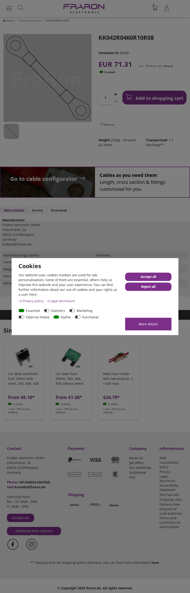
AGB (162, 458)
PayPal (66, 317)
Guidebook (137, 472)
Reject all (148, 286)
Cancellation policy (169, 464)
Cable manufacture (29, 20)
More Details (14, 210)
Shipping (168, 66)
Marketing (84, 310)
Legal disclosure (62, 301)
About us (136, 458)
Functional (90, 317)
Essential (33, 310)
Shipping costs (170, 499)
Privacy (164, 472)
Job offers (136, 463)
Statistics (58, 310)
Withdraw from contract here (34, 532)
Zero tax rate (169, 494)
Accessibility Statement (168, 487)
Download (59, 210)
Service (37, 210)
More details (148, 324)
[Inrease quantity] (115, 94)
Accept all (148, 276)
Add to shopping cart (159, 98)
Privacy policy (33, 301)
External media (37, 317)
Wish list (108, 125)
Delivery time (169, 504)
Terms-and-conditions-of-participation (170, 522)
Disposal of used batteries (170, 511)
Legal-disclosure (167, 478)
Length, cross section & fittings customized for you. (132, 182)
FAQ (132, 477)
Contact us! (20, 518)
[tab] (14, 210)
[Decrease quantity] (115, 101)
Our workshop (140, 467)
